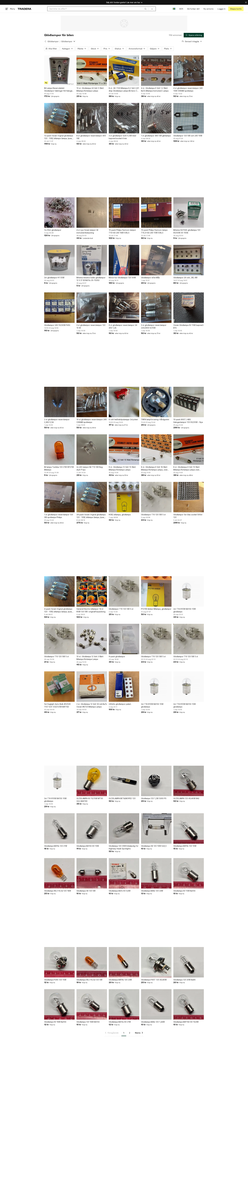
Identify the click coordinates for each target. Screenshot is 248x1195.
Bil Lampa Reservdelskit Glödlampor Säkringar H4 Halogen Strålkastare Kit (58, 89)
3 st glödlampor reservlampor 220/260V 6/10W (153, 326)
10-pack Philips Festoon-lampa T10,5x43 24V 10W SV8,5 (154, 231)
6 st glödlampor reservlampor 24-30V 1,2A (123, 326)
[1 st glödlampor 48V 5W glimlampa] (156, 118)
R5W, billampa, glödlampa (120, 514)
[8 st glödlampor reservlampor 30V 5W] (91, 118)
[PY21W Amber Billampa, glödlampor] (156, 591)
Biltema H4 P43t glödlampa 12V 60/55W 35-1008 (186, 231)
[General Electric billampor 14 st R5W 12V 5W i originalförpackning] (91, 591)
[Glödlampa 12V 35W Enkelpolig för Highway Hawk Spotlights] (124, 828)
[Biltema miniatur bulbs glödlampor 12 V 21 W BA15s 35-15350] (91, 260)
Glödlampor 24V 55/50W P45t (57, 325)
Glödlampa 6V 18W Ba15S (55, 1022)
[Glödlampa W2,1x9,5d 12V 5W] (91, 962)
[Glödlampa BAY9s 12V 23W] (124, 962)
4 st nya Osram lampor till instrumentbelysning (87, 231)
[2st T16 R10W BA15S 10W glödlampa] (188, 591)
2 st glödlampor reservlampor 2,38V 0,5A (56, 420)
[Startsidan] (24, 9)
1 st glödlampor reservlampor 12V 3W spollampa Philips (58, 515)
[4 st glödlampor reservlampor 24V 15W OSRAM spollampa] (188, 70)
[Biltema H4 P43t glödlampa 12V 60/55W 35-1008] (188, 212)
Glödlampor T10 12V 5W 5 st (153, 514)
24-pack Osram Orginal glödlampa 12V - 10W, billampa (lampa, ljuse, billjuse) (91, 516)
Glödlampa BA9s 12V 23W (152, 891)
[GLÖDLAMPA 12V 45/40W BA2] (188, 781)
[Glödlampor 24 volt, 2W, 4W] (188, 260)
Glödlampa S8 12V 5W (85, 891)
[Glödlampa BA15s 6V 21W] (124, 1004)
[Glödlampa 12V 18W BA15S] (91, 1004)
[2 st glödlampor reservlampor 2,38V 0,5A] (59, 402)
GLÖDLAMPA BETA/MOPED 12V (122, 798)
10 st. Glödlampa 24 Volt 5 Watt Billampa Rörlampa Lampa (90, 89)
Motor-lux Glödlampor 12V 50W (122, 277)
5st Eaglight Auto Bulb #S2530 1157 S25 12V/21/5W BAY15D (57, 705)
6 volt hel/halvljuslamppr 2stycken (123, 419)
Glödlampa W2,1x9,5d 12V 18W (57, 891)
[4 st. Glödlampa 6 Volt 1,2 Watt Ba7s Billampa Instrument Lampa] (156, 70)
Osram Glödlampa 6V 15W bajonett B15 (188, 326)
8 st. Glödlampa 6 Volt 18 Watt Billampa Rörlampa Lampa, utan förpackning (154, 468)
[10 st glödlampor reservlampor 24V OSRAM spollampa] (91, 402)
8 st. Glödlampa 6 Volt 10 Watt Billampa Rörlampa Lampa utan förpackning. (186, 468)
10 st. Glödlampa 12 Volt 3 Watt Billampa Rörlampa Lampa (89, 657)
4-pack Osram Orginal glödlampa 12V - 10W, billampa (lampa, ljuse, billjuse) (58, 610)
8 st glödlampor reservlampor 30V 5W (91, 137)
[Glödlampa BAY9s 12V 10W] (188, 828)
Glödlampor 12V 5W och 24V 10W (187, 136)
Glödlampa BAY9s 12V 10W (184, 846)
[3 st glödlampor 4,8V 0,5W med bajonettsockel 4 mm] (124, 118)
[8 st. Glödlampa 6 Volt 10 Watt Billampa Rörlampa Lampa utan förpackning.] (188, 449)
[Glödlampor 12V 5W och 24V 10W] (188, 118)
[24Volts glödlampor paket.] (124, 686)
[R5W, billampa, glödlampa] (124, 497)
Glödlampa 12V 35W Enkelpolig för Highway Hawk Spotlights (123, 847)
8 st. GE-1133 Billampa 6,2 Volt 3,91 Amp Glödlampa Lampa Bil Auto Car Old (124, 89)
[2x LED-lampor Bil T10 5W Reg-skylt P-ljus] (91, 449)
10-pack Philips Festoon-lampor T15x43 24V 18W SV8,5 (122, 231)
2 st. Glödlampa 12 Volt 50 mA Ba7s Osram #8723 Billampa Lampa (91, 705)
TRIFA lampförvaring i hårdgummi (155, 419)
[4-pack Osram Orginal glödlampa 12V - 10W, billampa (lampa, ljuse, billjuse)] (59, 591)
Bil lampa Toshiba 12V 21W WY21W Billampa (59, 468)
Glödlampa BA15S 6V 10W (87, 846)
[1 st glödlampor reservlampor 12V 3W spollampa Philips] (59, 497)
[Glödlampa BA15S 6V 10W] (91, 828)
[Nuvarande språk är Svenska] (174, 9)
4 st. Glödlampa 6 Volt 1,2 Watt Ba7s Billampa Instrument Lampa (154, 89)
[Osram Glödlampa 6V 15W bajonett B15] (188, 307)
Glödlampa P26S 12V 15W (55, 980)
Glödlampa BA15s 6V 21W (120, 1022)
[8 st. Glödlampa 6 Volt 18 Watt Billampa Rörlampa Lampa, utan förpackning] (156, 449)
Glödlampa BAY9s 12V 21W (55, 846)
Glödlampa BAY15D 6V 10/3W (186, 1022)
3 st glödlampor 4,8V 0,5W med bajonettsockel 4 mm (122, 137)
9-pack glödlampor (117, 656)
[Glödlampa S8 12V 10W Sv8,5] (156, 828)
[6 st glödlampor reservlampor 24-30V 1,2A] (124, 307)
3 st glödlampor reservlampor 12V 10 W (90, 326)
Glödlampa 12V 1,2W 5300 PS (153, 798)
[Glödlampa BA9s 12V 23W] (156, 873)
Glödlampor (53, 41)
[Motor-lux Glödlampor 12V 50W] (124, 260)
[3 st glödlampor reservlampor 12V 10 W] (91, 307)
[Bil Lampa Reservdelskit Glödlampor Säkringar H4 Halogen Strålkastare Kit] (59, 70)
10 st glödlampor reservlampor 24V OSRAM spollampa (91, 420)
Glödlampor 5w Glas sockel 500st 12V (187, 515)
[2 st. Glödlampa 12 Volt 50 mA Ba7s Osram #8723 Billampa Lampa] (91, 686)
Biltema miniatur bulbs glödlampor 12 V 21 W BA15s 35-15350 (90, 278)
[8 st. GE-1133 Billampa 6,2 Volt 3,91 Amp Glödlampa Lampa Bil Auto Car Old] (124, 70)
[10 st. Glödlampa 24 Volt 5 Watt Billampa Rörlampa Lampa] (91, 70)
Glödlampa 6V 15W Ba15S (184, 891)
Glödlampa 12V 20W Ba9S (184, 980)
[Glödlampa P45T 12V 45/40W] (156, 962)
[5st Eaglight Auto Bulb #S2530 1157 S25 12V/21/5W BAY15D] (59, 686)
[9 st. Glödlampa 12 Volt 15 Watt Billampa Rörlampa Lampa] (124, 449)
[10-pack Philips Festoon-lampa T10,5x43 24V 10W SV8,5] (156, 212)
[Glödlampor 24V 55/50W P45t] (59, 307)
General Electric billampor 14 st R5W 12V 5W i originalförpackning (90, 610)
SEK (181, 9)
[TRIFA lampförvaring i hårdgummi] (156, 402)
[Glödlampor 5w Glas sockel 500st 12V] (188, 497)
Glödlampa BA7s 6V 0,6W (119, 891)
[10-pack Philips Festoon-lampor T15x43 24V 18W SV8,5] (124, 212)
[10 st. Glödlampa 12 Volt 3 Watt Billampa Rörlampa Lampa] (91, 639)
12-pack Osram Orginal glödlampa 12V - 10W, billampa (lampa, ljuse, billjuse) (58, 137)
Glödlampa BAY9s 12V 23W (120, 980)
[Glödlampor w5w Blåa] (156, 260)
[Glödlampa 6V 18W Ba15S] (59, 1004)
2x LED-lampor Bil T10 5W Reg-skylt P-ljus (89, 468)
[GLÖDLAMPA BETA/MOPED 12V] (124, 781)
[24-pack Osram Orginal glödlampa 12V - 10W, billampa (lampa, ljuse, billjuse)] (91, 497)
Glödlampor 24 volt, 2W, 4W (185, 277)
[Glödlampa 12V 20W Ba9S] (188, 962)
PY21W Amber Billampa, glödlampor (156, 609)
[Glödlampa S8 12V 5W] (91, 873)
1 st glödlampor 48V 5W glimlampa (156, 136)
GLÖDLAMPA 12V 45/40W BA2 (186, 798)
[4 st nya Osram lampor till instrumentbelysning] (91, 212)
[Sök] (145, 9)
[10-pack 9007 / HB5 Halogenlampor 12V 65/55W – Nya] (188, 402)
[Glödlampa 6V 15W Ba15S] (188, 873)
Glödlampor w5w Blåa (150, 277)
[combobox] (97, 9)
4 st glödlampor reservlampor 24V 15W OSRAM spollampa (188, 89)
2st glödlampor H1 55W (54, 277)
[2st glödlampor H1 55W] (59, 260)
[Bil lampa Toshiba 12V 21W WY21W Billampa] (59, 449)
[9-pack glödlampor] (124, 639)
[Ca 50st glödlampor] (59, 212)
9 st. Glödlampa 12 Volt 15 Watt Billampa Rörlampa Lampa (122, 468)
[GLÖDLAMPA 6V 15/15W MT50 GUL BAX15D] (91, 781)
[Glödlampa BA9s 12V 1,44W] (156, 1004)
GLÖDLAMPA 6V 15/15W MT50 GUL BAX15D (89, 799)
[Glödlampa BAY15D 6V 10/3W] (188, 1004)
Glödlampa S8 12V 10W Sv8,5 (153, 846)
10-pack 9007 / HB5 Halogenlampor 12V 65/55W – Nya (188, 420)
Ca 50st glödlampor (52, 230)
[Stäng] (246, 2)
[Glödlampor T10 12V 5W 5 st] (156, 497)
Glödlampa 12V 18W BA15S (88, 1022)
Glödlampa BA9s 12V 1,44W (153, 1022)
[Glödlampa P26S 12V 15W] (59, 962)
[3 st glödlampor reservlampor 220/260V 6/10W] (156, 307)
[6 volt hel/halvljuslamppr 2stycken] (124, 402)
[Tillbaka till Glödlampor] (45, 41)
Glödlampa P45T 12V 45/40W (154, 980)
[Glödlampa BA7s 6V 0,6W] (124, 873)
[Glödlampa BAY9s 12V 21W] (59, 828)
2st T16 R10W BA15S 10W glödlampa (184, 610)
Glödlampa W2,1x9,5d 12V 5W (89, 980)
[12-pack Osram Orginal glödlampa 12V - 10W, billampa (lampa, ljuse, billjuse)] (59, 118)
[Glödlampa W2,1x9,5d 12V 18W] (59, 873)
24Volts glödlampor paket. (120, 704)
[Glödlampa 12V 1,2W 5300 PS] (156, 781)
